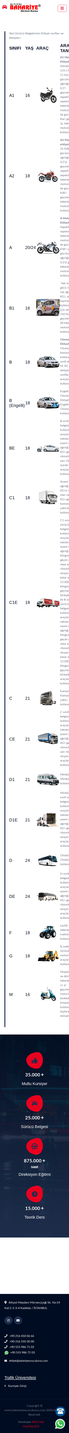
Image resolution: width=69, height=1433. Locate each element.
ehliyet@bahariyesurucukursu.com (28, 1361)
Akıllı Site (38, 1422)
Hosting (28, 1426)
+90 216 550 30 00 (21, 1341)
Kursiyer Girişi (16, 1385)
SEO (36, 1426)
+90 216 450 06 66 (21, 1336)
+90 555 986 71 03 (21, 1347)
